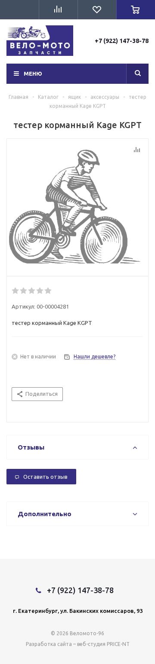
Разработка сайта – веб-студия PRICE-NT (78, 644)
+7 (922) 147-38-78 (122, 41)
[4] (40, 291)
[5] (48, 291)
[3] (32, 291)
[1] (16, 291)
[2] (24, 291)
